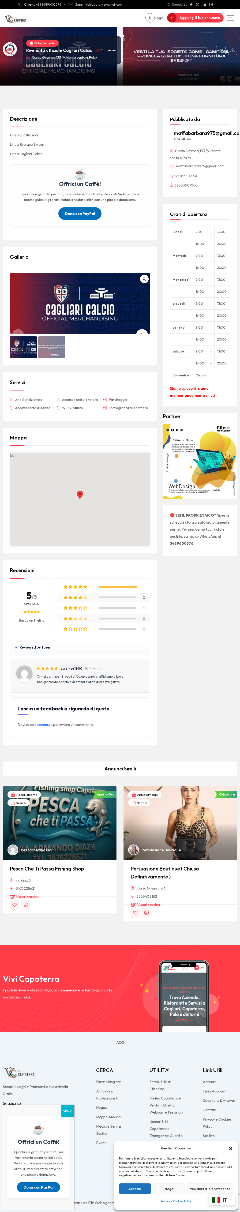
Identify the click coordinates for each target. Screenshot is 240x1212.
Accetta (134, 1188)
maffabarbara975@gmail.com (200, 166)
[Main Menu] (230, 18)
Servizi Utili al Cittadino (160, 1085)
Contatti (209, 1109)
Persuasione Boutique (161, 850)
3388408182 (146, 896)
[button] (230, 1148)
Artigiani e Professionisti (107, 1094)
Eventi (101, 1142)
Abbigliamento (44, 43)
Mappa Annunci (108, 1116)
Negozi (20, 803)
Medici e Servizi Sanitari (108, 1130)
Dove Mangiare (108, 1081)
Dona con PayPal (80, 213)
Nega (169, 1188)
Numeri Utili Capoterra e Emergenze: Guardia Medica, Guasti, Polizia (166, 1135)
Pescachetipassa (36, 850)
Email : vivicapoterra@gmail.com (99, 4)
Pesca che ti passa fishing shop (47, 868)
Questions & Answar (219, 1100)
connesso (44, 724)
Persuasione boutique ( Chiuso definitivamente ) (165, 872)
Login (159, 17)
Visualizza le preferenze (210, 1188)
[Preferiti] (220, 50)
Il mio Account (214, 1091)
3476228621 (25, 888)
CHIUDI (67, 1110)
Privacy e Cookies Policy (176, 1201)
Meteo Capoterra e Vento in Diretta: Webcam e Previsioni (166, 1105)
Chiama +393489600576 (42, 4)
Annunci (209, 1081)
